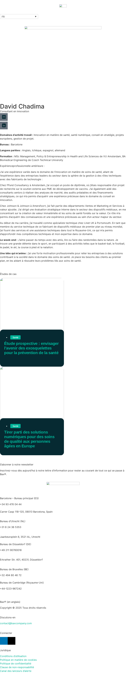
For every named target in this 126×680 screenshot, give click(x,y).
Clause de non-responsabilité (17, 667)
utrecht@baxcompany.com (15, 530)
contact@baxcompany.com (16, 623)
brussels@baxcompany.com (38, 575)
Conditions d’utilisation (13, 656)
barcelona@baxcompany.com (17, 507)
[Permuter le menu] (63, 12)
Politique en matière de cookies (18, 659)
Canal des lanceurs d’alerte (15, 670)
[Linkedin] (4, 641)
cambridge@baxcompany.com (17, 592)
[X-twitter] (11, 641)
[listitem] (63, 537)
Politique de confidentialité (15, 663)
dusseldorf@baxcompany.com (17, 553)
